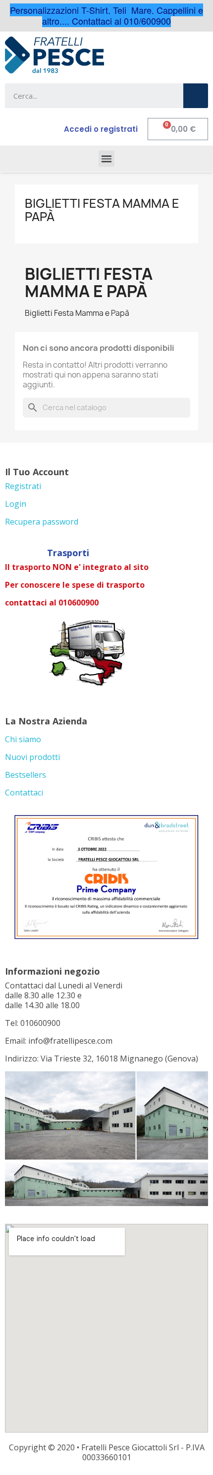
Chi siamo (23, 739)
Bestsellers (25, 774)
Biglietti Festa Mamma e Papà (102, 210)
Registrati (23, 486)
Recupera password (41, 521)
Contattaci (24, 792)
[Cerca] (195, 95)
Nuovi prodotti (32, 757)
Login (15, 503)
